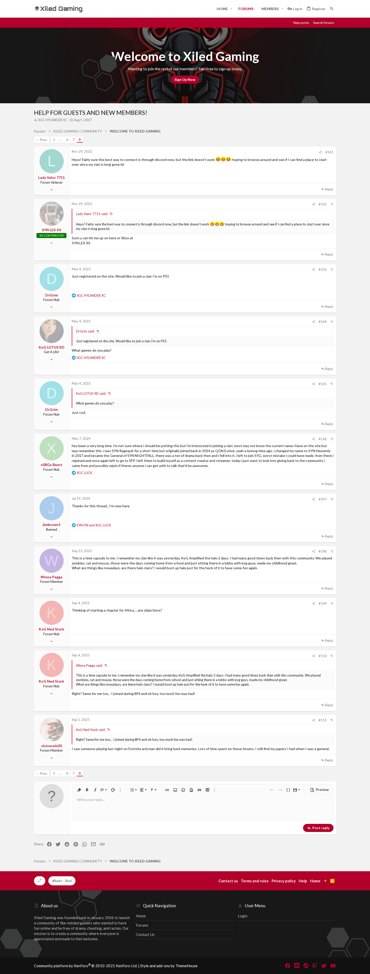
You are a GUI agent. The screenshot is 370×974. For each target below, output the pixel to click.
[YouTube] (333, 966)
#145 (323, 384)
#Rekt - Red (62, 881)
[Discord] (297, 966)
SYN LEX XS (51, 230)
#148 (323, 551)
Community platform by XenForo (85, 965)
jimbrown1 (51, 524)
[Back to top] (332, 204)
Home (141, 916)
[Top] (325, 881)
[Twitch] (315, 966)
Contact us (145, 934)
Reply (329, 189)
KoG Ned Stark (51, 629)
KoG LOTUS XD (51, 347)
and (94, 525)
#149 (323, 603)
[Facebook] (288, 966)
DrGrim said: (85, 331)
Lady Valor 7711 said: (92, 214)
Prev (43, 140)
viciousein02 (51, 746)
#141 (329, 152)
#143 (323, 269)
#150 (323, 656)
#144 (323, 322)
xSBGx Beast (51, 464)
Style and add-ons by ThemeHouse (169, 965)
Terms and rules (255, 881)
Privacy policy (284, 881)
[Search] (331, 9)
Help (303, 881)
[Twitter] (324, 966)
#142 (323, 204)
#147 (323, 499)
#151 (323, 720)
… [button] (60, 139)
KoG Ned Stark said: (90, 730)
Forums (142, 925)
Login (242, 916)
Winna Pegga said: (89, 665)
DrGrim (51, 295)
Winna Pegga (51, 577)
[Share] (320, 152)
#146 (323, 439)
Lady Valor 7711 (51, 177)
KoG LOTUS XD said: (91, 393)
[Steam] (306, 966)
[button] (231, 9)
